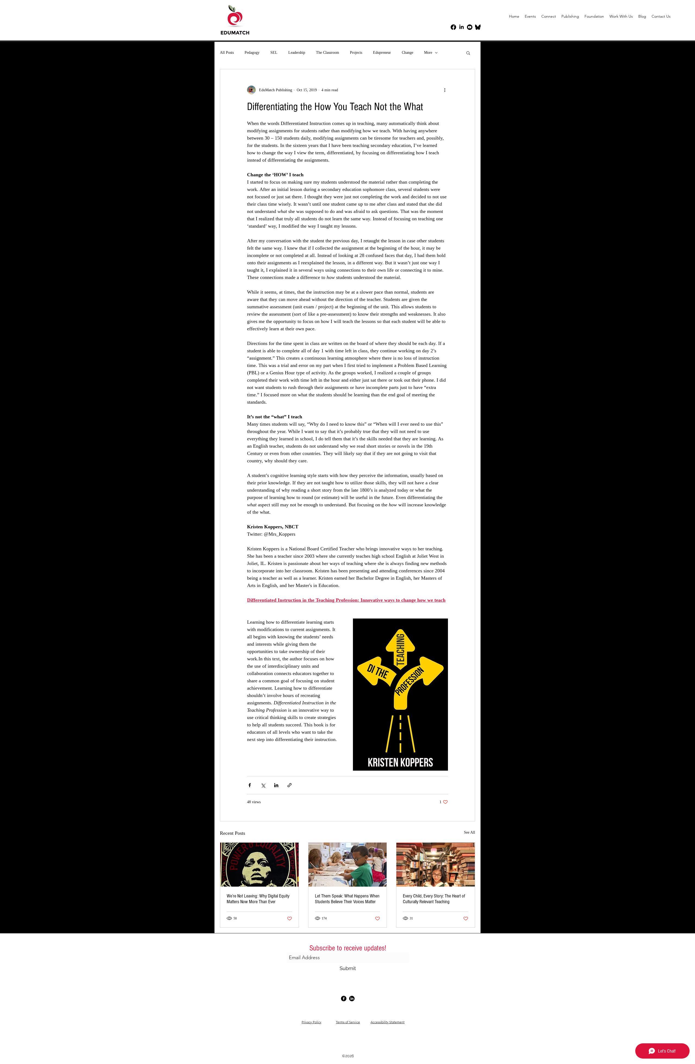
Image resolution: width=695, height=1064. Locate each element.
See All (469, 832)
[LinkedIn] (461, 27)
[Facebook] (453, 27)
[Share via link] (289, 785)
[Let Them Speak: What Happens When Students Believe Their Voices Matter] (347, 865)
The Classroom (327, 53)
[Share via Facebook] (249, 785)
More (428, 53)
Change (407, 53)
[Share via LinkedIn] (276, 785)
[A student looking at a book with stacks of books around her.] (435, 865)
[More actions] (444, 90)
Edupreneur (382, 53)
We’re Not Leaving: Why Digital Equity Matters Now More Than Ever (258, 899)
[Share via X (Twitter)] (263, 785)
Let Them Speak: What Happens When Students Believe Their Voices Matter (347, 899)
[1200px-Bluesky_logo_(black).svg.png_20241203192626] (478, 27)
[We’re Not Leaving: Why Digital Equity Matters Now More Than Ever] (259, 865)
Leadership (296, 53)
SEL (273, 53)
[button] (621, 16)
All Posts (227, 53)
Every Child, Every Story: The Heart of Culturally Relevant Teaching (434, 899)
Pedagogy (252, 53)
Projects (356, 53)
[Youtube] (469, 27)
